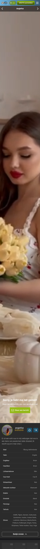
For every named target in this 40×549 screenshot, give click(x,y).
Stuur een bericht (22, 410)
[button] (29, 430)
